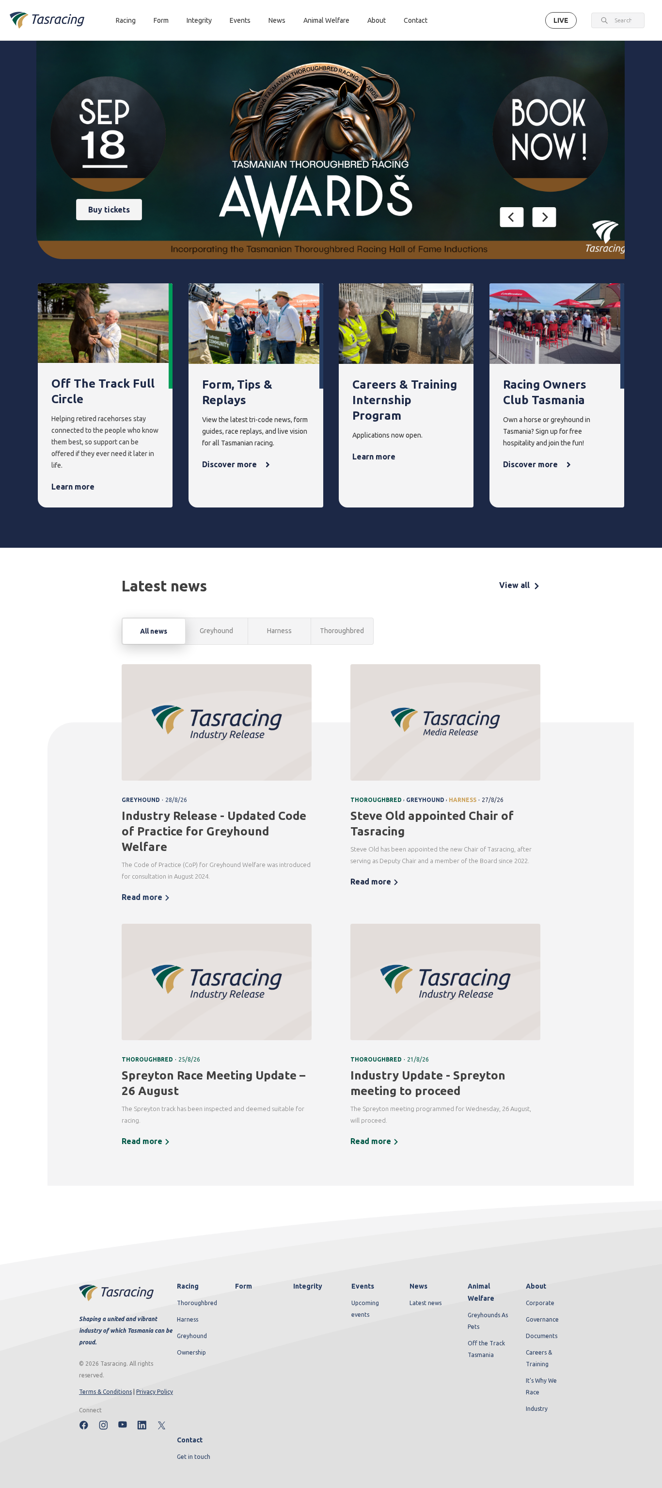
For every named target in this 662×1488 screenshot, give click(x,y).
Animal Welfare (326, 20)
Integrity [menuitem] (307, 1286)
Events (240, 20)
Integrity (199, 20)
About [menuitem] (536, 1286)
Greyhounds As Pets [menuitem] (488, 1321)
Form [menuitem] (243, 1286)
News (276, 20)
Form (161, 20)
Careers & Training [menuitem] (539, 1358)
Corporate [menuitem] (540, 1303)
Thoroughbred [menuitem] (197, 1303)
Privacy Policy (154, 1392)
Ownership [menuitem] (191, 1352)
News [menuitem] (418, 1286)
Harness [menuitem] (187, 1319)
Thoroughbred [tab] (342, 631)
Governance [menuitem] (542, 1319)
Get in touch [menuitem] (193, 1457)
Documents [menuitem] (541, 1336)
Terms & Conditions (105, 1392)
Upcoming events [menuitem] (365, 1309)
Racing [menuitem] (188, 1286)
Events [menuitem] (362, 1286)
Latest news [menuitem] (425, 1303)
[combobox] (623, 20)
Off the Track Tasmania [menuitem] (486, 1349)
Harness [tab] (279, 631)
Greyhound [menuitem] (192, 1336)
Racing (126, 20)
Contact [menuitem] (190, 1440)
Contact (415, 20)
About (376, 20)
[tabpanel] (331, 911)
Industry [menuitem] (537, 1409)
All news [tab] (153, 631)
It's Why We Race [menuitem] (541, 1386)
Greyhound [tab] (216, 631)
